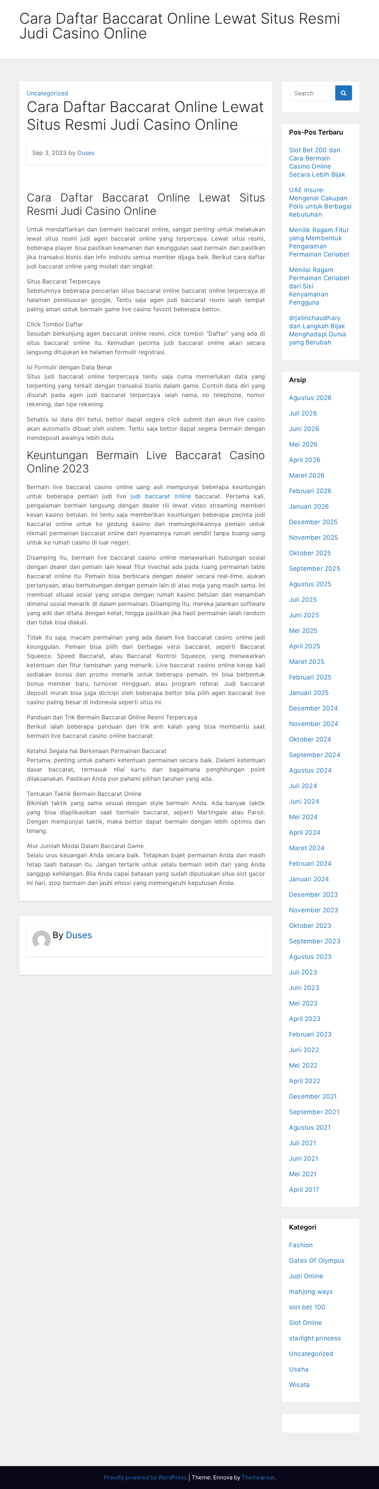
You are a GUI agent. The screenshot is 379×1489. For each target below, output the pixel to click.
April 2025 (304, 646)
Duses (85, 152)
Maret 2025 (306, 661)
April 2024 (305, 832)
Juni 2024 (304, 801)
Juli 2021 (302, 1143)
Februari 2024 (310, 863)
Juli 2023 (303, 972)
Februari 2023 (310, 1034)
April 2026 (305, 460)
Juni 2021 (303, 1158)
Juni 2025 (304, 615)
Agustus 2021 (310, 1127)
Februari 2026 (310, 491)
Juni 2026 (304, 429)
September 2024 (315, 755)
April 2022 (304, 1081)
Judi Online (306, 1276)
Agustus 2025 (310, 584)
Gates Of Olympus (317, 1260)
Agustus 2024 (310, 770)
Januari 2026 (309, 506)
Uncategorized (47, 93)
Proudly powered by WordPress (146, 1477)
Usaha (299, 1369)
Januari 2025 (309, 692)
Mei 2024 (303, 817)
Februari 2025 (310, 677)
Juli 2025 (303, 599)
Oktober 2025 (310, 553)
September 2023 (315, 941)
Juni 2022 (304, 1050)
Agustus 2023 (310, 956)
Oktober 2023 (310, 925)
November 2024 (314, 723)
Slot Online (305, 1322)
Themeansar (258, 1477)
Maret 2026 (307, 475)
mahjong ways (311, 1291)
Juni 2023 (304, 987)
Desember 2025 (313, 522)
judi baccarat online (161, 496)
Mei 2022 (303, 1065)
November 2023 (314, 910)
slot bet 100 (307, 1307)
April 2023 (305, 1018)
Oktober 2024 (310, 739)
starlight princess (315, 1338)
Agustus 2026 (310, 397)
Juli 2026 (303, 413)
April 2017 (304, 1189)
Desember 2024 (313, 708)
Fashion (301, 1245)
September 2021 (314, 1112)
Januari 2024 (309, 879)
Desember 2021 (313, 1096)
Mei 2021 (303, 1174)
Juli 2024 (303, 786)
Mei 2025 (303, 630)
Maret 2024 (307, 848)
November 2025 (313, 537)
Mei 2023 (303, 1003)
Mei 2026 (303, 444)
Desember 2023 (313, 894)
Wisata (299, 1384)
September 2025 (314, 568)
